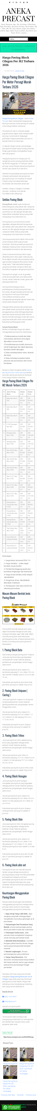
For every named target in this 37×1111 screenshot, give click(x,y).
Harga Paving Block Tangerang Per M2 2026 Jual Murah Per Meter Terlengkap (26, 1069)
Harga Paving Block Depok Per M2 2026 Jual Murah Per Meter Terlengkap (10, 1086)
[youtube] (23, 2)
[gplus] (16, 2)
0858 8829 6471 (10, 1002)
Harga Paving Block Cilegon (12, 118)
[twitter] (9, 2)
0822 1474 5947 (10, 997)
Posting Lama (31, 1095)
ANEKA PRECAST (18, 14)
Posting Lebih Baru (8, 1095)
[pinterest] (27, 2)
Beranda (20, 1095)
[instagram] (20, 2)
